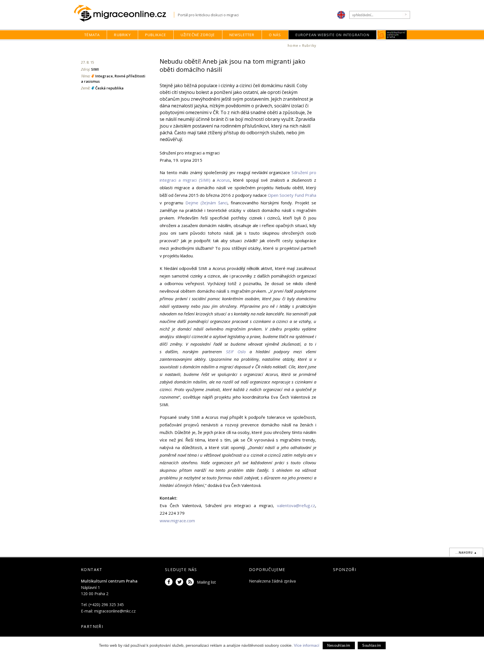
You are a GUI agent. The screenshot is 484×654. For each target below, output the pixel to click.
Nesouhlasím (338, 645)
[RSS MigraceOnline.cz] (191, 582)
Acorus (223, 180)
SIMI (95, 69)
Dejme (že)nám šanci (206, 202)
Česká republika (109, 88)
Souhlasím (371, 645)
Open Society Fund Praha (292, 195)
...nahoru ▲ (466, 552)
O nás (275, 34)
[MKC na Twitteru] (180, 582)
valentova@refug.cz (296, 505)
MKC (392, 34)
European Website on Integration (332, 34)
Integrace (104, 75)
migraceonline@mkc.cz (115, 611)
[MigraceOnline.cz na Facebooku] (169, 582)
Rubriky (122, 34)
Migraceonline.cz (124, 13)
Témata (92, 34)
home (293, 45)
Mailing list (206, 582)
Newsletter (242, 34)
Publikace (155, 34)
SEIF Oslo (236, 351)
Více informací (306, 645)
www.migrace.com (177, 520)
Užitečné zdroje (198, 34)
